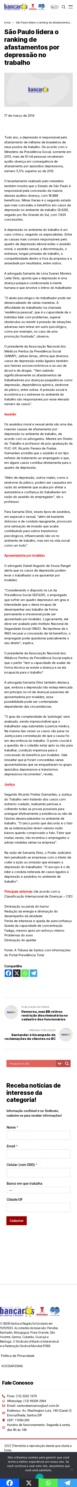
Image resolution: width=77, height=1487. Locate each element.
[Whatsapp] (25, 973)
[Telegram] (33, 973)
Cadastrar (17, 1221)
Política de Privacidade (17, 1356)
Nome (12, 1127)
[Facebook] (8, 973)
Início (7, 22)
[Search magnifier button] (67, 1063)
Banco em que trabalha (24, 1183)
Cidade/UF (15, 1199)
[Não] (72, 1469)
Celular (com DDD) (22, 1165)
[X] (17, 973)
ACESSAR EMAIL (12, 1366)
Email (12, 1146)
